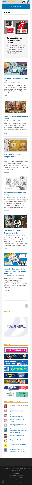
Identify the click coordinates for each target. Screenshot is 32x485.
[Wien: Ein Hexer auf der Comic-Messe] (15, 106)
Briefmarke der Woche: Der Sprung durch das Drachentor (17, 450)
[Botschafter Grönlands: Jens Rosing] (15, 183)
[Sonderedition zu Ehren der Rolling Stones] (16, 27)
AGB (16, 480)
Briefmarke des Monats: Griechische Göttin (13, 232)
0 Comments (21, 82)
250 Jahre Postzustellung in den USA (16, 79)
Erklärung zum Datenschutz (16, 475)
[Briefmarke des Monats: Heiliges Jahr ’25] (15, 145)
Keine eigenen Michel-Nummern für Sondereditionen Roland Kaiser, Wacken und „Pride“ (19, 430)
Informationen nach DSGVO (16, 478)
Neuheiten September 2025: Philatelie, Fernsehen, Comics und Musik (15, 271)
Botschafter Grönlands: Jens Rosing (15, 193)
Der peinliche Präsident (16, 440)
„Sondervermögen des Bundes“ (18, 444)
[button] (3, 482)
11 (25, 296)
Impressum (16, 473)
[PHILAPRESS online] (16, 2)
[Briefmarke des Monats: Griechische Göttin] (15, 221)
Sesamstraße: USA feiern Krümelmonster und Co (17, 411)
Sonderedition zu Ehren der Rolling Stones (14, 40)
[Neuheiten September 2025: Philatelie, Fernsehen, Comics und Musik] (15, 259)
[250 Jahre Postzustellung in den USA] (15, 68)
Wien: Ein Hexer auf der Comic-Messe (16, 117)
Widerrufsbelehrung (16, 482)
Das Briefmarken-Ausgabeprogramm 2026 (16, 415)
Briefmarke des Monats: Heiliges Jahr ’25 (13, 155)
